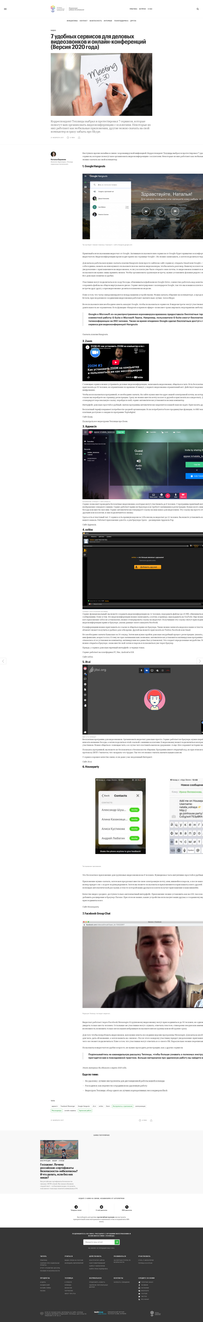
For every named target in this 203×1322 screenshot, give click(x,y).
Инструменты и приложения (122, 1106)
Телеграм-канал (147, 1282)
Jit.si (94, 1106)
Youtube (144, 1293)
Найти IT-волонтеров (97, 1266)
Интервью (108, 21)
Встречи (142, 9)
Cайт (84, 524)
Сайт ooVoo (87, 657)
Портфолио (69, 1290)
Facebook (144, 1285)
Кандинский (45, 1285)
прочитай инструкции (105, 1217)
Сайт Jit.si (87, 761)
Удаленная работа (85, 1110)
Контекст (83, 21)
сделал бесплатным (179, 321)
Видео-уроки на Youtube (74, 1260)
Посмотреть (88, 421)
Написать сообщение (122, 1282)
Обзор (54, 1161)
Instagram (145, 1288)
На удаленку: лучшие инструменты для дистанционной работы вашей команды (125, 1081)
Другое (133, 21)
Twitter (144, 1296)
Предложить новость (97, 1282)
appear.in (55, 1106)
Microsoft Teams (132, 317)
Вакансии (68, 1288)
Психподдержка (121, 21)
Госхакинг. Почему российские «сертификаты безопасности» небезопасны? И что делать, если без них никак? (59, 1171)
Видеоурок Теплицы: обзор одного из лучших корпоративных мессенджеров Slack (126, 1090)
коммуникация (140, 1106)
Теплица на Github (145, 1263)
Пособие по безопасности (50, 1271)
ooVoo (101, 1106)
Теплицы (167, 153)
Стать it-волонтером (146, 1260)
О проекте (68, 1282)
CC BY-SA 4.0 (57, 1315)
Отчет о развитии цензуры (50, 1268)
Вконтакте (145, 1290)
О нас (150, 9)
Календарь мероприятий (74, 1263)
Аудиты (43, 1282)
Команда (68, 1285)
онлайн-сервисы (70, 1110)
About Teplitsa (70, 1293)
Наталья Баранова (58, 159)
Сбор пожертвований (97, 1263)
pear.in (93, 524)
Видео (53, 30)
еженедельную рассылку (126, 1054)
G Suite (116, 317)
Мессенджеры (57, 1110)
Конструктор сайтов (96, 1260)
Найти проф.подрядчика (98, 1269)
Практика (133, 9)
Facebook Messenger (68, 1106)
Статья (61, 1161)
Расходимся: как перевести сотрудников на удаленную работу (116, 1085)
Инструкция (45, 1161)
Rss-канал (145, 1299)
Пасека (42, 1290)
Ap (88, 524)
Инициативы (72, 21)
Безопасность (96, 21)
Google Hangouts (84, 1106)
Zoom (90, 417)
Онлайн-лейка (45, 1288)
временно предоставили (169, 314)
